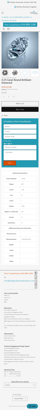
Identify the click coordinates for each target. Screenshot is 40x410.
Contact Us (7, 297)
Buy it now (20, 109)
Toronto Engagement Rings (11, 348)
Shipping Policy (8, 338)
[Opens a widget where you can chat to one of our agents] (32, 406)
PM (11, 144)
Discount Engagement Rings (12, 352)
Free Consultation (20, 24)
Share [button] (6, 115)
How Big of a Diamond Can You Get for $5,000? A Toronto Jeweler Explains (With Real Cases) (19, 358)
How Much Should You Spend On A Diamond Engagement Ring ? (16, 315)
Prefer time (7, 141)
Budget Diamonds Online (17, 406)
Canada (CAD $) (18, 398)
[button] (2, 13)
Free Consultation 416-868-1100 (18, 273)
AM (7, 144)
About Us (6, 295)
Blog (5, 302)
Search (6, 300)
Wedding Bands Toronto (11, 350)
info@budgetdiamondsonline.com (19, 281)
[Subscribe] (33, 385)
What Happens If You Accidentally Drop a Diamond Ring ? (19, 322)
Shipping (4, 89)
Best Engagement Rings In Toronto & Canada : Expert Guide (19, 362)
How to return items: (10, 336)
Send (10, 163)
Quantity (4, 92)
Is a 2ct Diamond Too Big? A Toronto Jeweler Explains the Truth (20, 326)
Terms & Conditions (9, 340)
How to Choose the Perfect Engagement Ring (16, 355)
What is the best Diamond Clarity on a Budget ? (17, 319)
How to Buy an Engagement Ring (13, 312)
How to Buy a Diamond (10, 310)
